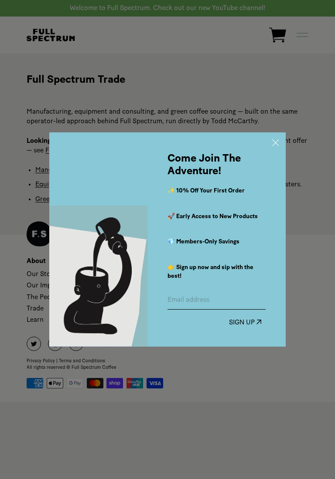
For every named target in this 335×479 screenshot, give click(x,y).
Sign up (242, 323)
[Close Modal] (276, 142)
